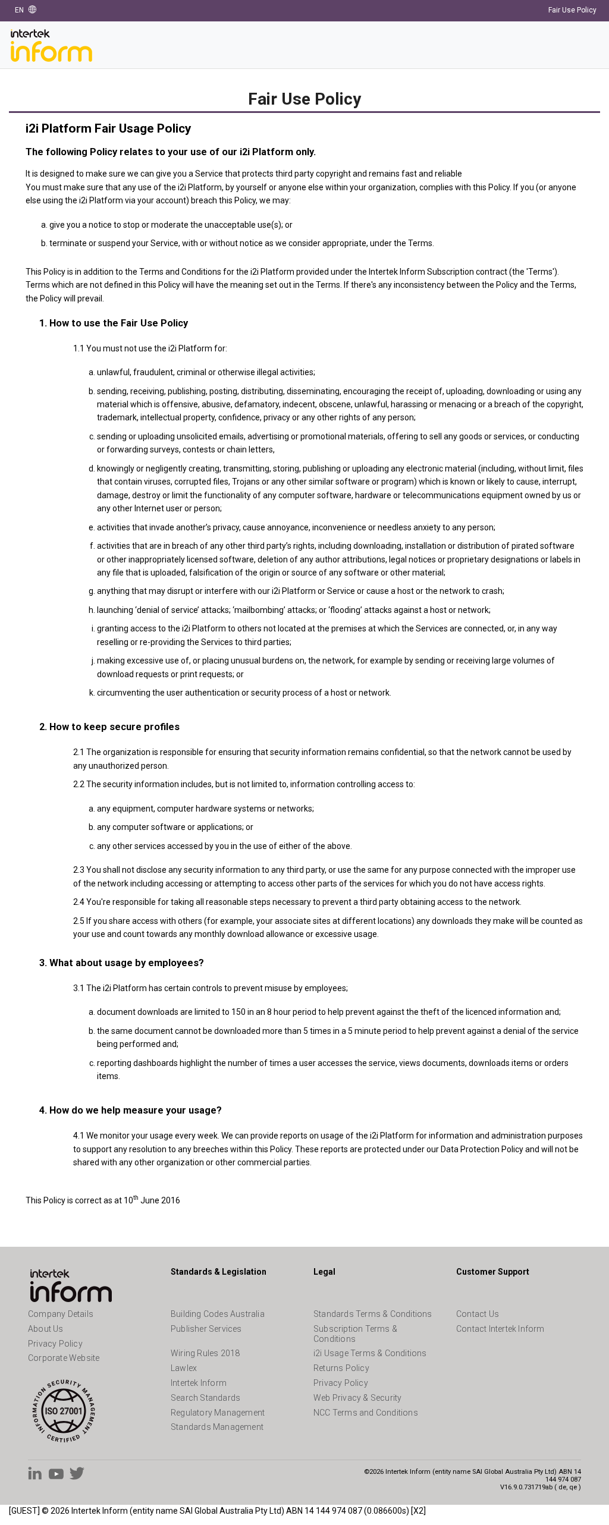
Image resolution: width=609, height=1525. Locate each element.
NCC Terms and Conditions (365, 1412)
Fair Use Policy (572, 10)
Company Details (60, 1314)
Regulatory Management (218, 1412)
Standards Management (217, 1427)
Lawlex (184, 1368)
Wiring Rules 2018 (205, 1353)
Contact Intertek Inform (500, 1329)
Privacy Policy (55, 1343)
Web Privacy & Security (357, 1398)
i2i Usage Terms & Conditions (370, 1353)
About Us (46, 1329)
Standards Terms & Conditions (372, 1314)
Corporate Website (63, 1358)
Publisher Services (206, 1329)
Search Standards (205, 1398)
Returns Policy (341, 1368)
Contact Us (477, 1314)
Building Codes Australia (218, 1314)
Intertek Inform (199, 1383)
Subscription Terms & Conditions (355, 1334)
